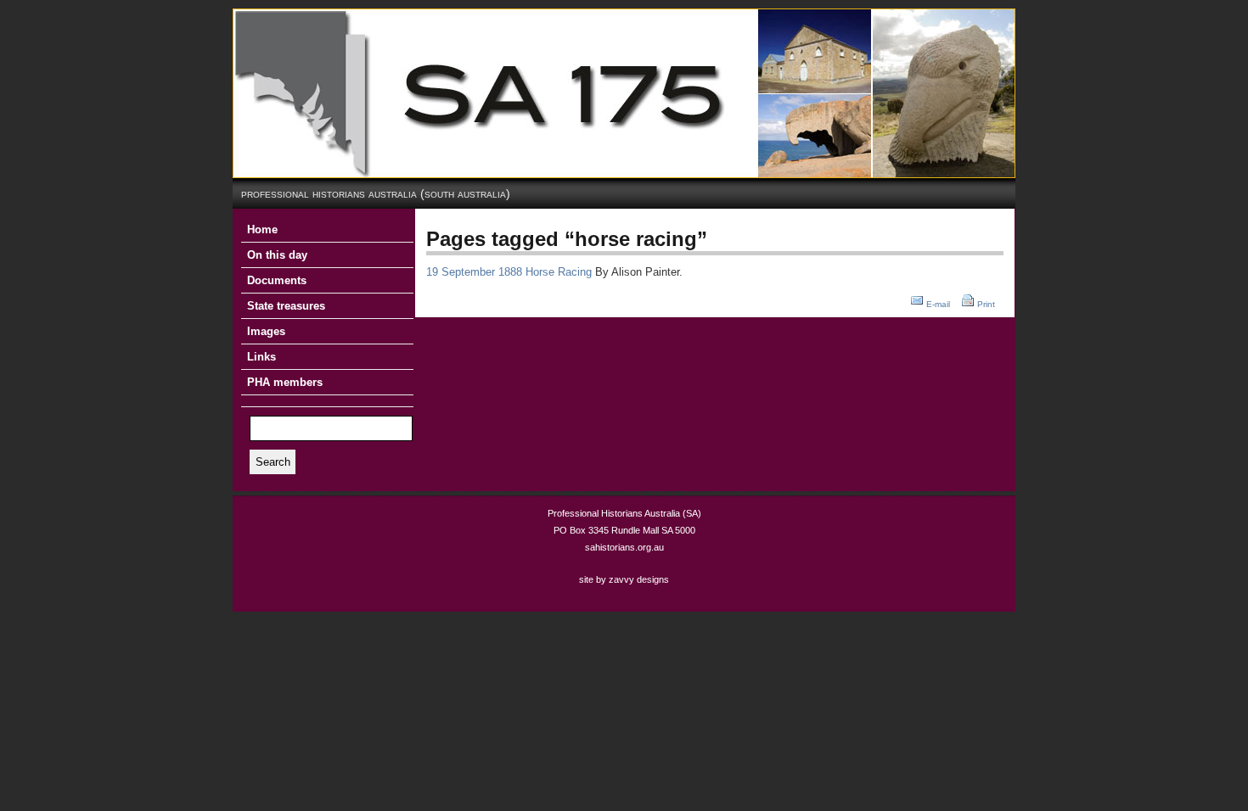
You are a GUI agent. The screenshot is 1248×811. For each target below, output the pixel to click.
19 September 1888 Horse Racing (509, 272)
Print (986, 304)
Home (262, 229)
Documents (276, 280)
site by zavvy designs (624, 579)
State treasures (286, 305)
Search (273, 462)
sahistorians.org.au (624, 547)
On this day (277, 255)
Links (261, 356)
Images (266, 331)
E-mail (938, 304)
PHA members (285, 382)
